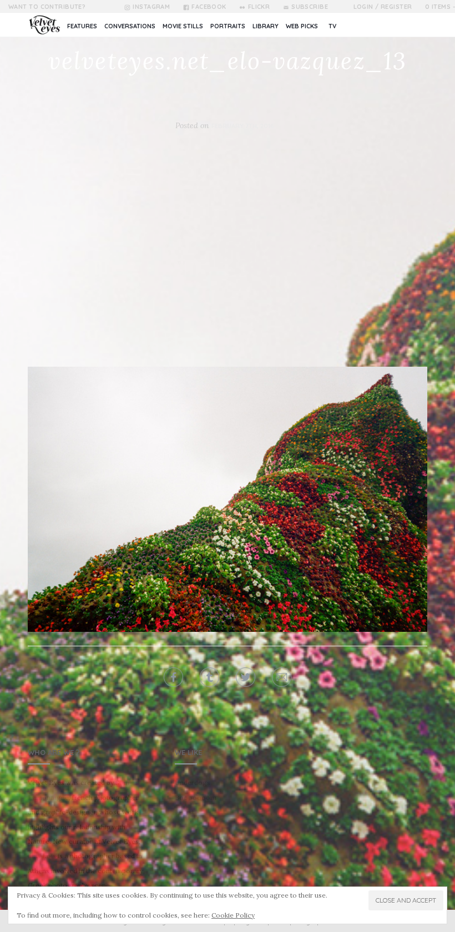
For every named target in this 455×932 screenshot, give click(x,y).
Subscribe (309, 7)
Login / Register (382, 7)
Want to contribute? (46, 7)
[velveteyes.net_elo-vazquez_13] (227, 499)
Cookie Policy (233, 915)
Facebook (208, 7)
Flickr (259, 7)
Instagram (151, 7)
